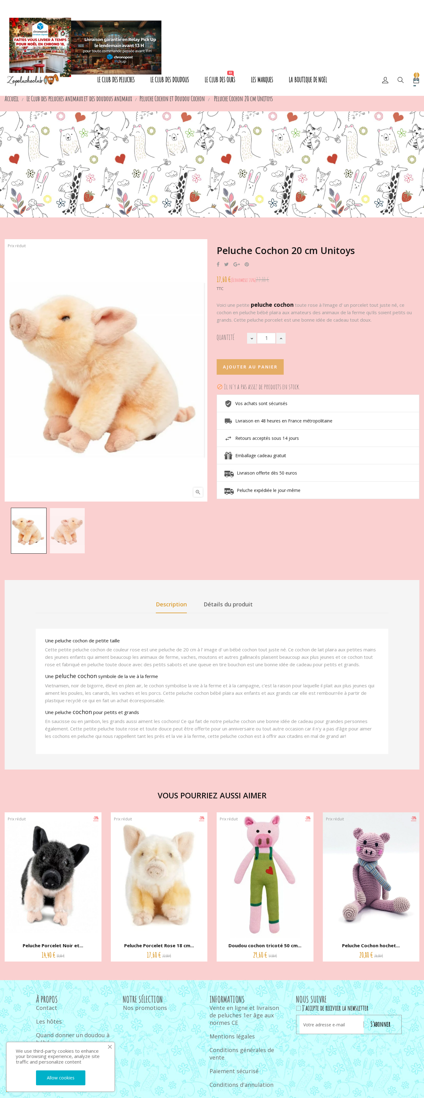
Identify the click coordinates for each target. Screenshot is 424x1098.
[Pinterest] (247, 264)
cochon (82, 712)
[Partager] (218, 264)
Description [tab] (171, 604)
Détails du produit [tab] (228, 604)
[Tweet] (226, 264)
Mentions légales (232, 1036)
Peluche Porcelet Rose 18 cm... (159, 945)
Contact (46, 1007)
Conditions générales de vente (242, 1053)
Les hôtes (49, 1021)
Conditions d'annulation (241, 1084)
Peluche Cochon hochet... (371, 945)
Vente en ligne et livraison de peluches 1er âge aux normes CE (244, 1015)
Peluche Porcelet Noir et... (53, 945)
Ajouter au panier (250, 367)
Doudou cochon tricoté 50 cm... (264, 945)
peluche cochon (76, 676)
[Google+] (236, 264)
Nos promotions (145, 1007)
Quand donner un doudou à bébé (73, 1038)
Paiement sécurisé (234, 1071)
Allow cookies (60, 1078)
